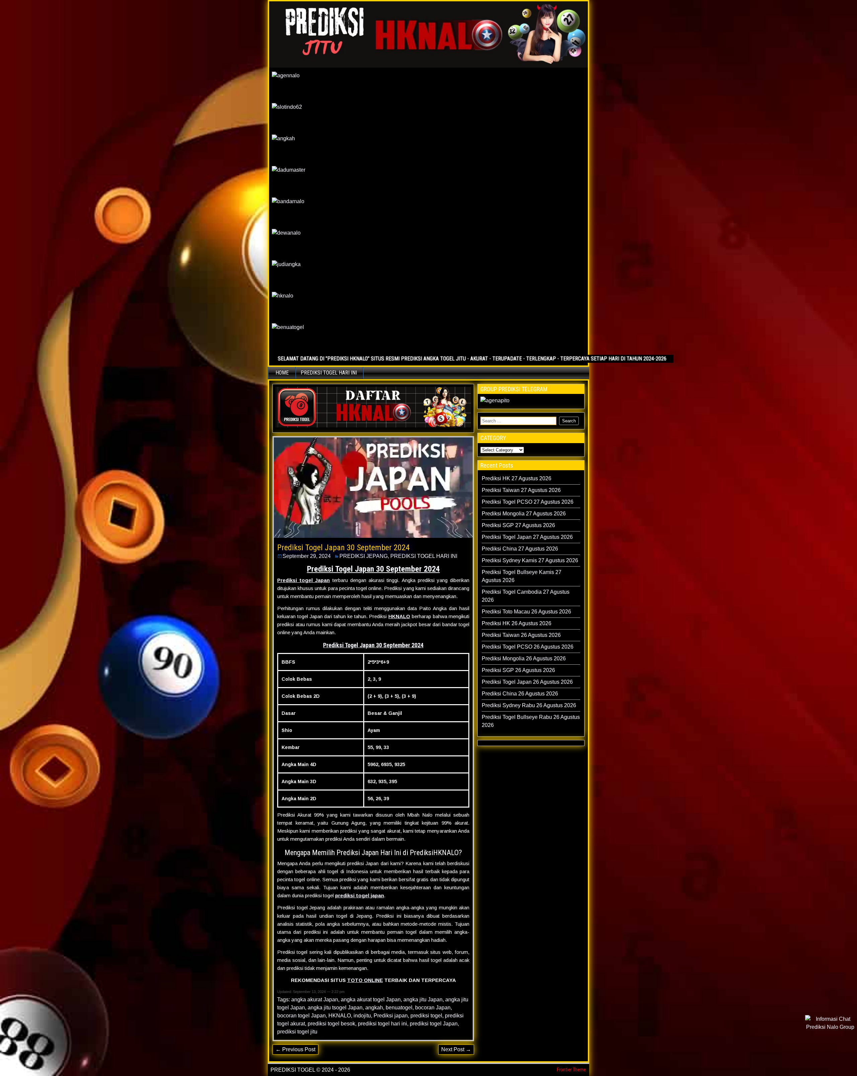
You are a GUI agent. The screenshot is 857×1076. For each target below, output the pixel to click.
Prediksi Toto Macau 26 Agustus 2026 (526, 611)
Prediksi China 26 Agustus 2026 (520, 693)
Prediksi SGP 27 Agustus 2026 (518, 525)
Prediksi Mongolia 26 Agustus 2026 (524, 658)
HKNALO (399, 616)
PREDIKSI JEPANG (363, 556)
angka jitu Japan (423, 999)
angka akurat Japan (314, 999)
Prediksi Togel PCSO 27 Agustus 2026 (527, 502)
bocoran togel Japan (301, 1015)
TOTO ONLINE (365, 980)
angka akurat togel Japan (371, 999)
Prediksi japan (391, 1015)
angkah (374, 1007)
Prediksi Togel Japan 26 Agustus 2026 (527, 682)
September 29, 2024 (307, 556)
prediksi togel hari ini (382, 1023)
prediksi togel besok (331, 1023)
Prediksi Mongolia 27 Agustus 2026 (524, 513)
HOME (282, 372)
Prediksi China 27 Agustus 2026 (520, 549)
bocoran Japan (433, 1007)
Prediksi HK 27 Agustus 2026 (516, 478)
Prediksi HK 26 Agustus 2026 (516, 623)
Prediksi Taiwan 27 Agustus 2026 (521, 490)
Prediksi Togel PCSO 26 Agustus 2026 (527, 647)
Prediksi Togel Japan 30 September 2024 (343, 547)
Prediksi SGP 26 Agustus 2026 (518, 670)
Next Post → (456, 1049)
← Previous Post (295, 1049)
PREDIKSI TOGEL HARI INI (329, 372)
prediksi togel (426, 1015)
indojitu (362, 1015)
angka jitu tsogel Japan (335, 1007)
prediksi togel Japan (434, 1023)
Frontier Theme (571, 1070)
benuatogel (399, 1007)
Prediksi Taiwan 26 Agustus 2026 (521, 635)
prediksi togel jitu (297, 1031)
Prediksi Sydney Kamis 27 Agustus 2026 (530, 560)
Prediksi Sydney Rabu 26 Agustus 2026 (529, 705)
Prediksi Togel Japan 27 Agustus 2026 (527, 537)
